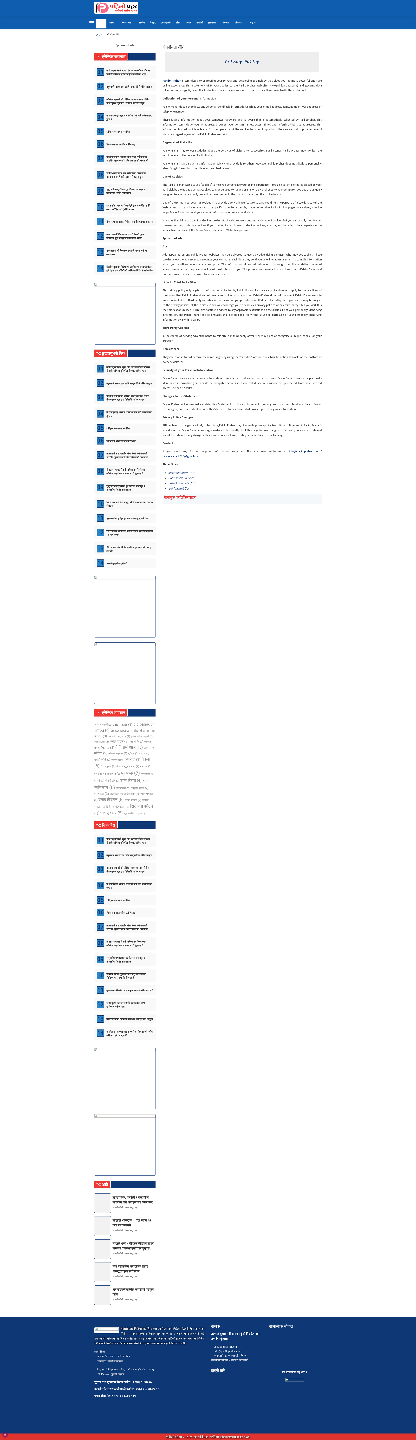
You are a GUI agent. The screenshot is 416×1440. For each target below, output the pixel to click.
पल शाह (145, 766)
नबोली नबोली (102, 759)
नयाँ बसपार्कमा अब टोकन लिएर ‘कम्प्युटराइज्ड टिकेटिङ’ (130, 1268)
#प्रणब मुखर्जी (102, 724)
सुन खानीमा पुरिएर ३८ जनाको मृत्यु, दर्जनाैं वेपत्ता (128, 518)
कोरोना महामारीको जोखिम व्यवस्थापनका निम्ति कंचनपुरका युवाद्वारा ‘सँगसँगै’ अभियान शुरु (127, 101)
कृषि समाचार (212, 22)
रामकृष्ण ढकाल (139, 788)
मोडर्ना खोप (112, 780)
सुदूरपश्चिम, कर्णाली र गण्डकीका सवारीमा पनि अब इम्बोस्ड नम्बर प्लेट (133, 1199)
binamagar (122, 724)
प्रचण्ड (130, 773)
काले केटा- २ (104, 748)
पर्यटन (178, 22)
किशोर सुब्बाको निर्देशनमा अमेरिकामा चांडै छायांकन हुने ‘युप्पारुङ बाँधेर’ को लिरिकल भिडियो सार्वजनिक (129, 268)
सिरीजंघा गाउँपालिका (117, 806)
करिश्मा (148, 742)
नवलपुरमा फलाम (117, 760)
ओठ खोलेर (136, 741)
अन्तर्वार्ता (199, 22)
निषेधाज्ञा (132, 759)
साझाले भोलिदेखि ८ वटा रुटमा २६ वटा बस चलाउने (132, 1222)
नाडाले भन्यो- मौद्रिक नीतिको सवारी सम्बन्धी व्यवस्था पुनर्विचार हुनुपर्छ (133, 1245)
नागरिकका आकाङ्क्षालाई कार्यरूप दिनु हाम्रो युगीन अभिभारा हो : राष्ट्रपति (129, 1033)
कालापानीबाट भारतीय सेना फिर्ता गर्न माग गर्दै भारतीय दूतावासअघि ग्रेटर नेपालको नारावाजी (127, 158)
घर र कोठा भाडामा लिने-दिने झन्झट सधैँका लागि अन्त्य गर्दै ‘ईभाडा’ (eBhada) (128, 207)
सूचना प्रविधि (166, 22)
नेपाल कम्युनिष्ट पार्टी (127, 766)
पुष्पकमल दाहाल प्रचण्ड (107, 773)
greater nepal (120, 730)
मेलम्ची (99, 780)
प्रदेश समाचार (125, 22)
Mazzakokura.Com (181, 473)
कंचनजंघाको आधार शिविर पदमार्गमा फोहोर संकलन (129, 221)
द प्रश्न (252, 22)
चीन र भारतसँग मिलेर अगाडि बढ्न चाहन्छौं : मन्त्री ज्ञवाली (129, 549)
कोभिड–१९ (149, 748)
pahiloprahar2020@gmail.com (181, 456)
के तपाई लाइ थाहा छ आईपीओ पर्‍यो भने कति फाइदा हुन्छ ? (129, 117)
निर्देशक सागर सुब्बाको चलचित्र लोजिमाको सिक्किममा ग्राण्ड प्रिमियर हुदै (126, 976)
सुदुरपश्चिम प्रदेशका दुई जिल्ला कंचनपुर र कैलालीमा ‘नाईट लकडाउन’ (125, 191)
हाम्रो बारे (218, 1370)
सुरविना (141, 814)
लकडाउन (116, 794)
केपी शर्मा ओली (129, 747)
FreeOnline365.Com (182, 483)
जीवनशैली (225, 22)
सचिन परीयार (133, 800)
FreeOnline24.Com (181, 478)
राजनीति (188, 22)
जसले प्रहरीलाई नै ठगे (116, 563)
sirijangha (101, 741)
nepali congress (119, 736)
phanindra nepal (142, 736)
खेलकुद (153, 22)
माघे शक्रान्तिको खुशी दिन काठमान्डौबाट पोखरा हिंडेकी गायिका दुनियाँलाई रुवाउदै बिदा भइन (128, 72)
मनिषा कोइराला (147, 774)
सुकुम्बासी (130, 813)
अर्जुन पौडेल (119, 741)
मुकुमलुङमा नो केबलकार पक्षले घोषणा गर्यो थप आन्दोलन (127, 252)
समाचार (112, 22)
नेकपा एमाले (108, 766)
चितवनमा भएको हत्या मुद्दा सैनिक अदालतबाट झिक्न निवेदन (129, 504)
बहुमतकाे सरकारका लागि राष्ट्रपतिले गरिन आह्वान (129, 86)
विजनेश (142, 22)
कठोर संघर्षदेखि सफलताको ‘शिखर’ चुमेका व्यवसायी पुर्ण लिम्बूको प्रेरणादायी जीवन (125, 236)
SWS (247, 1436)
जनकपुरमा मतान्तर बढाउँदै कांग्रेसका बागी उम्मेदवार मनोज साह (125, 1004)
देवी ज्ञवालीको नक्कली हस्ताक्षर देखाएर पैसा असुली (129, 1019)
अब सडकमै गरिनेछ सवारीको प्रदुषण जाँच (133, 1291)
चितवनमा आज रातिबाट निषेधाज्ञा (121, 144)
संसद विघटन (111, 799)
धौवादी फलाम (144, 754)
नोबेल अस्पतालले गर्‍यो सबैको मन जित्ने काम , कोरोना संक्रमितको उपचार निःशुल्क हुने (126, 175)
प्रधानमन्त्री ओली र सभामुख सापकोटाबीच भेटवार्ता (129, 990)
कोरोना (100, 753)
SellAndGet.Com (179, 488)
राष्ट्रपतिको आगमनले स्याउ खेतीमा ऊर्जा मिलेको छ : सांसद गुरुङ (129, 533)
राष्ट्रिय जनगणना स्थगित (118, 131)
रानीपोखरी (123, 788)
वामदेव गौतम (131, 794)
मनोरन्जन (237, 22)
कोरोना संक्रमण (117, 753)
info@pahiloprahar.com (303, 451)
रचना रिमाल (131, 780)
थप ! (183, 1343)
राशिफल (101, 794)
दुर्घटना (133, 753)
